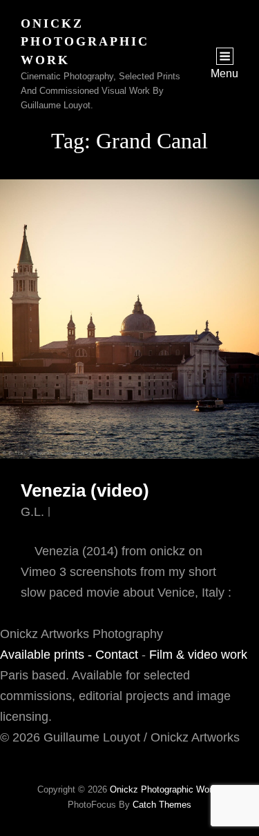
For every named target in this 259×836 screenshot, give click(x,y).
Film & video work (198, 654)
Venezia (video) (85, 490)
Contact (116, 654)
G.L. (32, 512)
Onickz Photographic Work (85, 42)
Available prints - (47, 654)
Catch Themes (162, 804)
